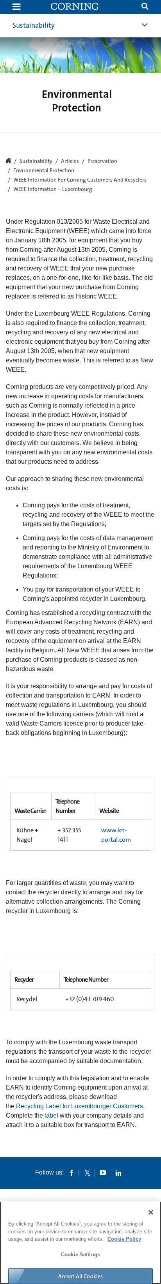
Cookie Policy (124, 1239)
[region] (80, 1242)
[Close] (150, 1212)
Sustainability (34, 25)
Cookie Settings (80, 1255)
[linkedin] (118, 1172)
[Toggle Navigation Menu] (16, 7)
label (51, 1115)
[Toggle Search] (144, 7)
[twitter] (87, 1172)
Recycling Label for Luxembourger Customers (79, 1106)
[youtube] (103, 1172)
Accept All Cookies (80, 1276)
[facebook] (71, 1172)
